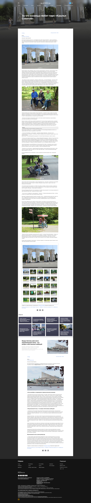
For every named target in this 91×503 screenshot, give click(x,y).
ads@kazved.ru (39, 483)
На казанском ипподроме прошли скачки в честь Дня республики (38, 320)
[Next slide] (56, 256)
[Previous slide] (23, 256)
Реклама (61, 463)
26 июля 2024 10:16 (54, 32)
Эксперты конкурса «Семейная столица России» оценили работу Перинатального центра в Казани (65, 320)
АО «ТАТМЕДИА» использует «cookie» (24, 492)
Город (19, 5)
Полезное (51, 5)
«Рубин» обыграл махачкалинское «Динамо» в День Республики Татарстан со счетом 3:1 (25, 320)
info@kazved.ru (39, 481)
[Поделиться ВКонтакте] (40, 310)
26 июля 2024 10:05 (60, 356)
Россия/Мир (59, 5)
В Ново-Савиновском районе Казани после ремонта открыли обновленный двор (64, 333)
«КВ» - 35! (62, 468)
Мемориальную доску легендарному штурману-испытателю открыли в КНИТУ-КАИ (25, 330)
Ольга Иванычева (30, 360)
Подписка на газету (63, 467)
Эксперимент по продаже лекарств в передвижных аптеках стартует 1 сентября (52, 330)
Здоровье (39, 5)
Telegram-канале (42, 305)
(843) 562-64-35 (47, 482)
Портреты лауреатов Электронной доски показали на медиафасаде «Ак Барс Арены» (52, 320)
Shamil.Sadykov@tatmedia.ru (23, 478)
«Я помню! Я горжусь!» (69, 5)
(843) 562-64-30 (44, 480)
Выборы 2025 (62, 465)
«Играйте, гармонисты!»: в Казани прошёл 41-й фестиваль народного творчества (38, 333)
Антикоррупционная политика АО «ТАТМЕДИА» (25, 495)
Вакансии (19, 467)
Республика (26, 5)
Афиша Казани (41, 467)
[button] (26, 272)
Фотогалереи (51, 465)
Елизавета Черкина (25, 36)
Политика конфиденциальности (23, 494)
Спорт (45, 5)
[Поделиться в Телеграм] (43, 310)
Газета (32, 5)
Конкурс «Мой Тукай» (32, 467)
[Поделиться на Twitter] (37, 310)
